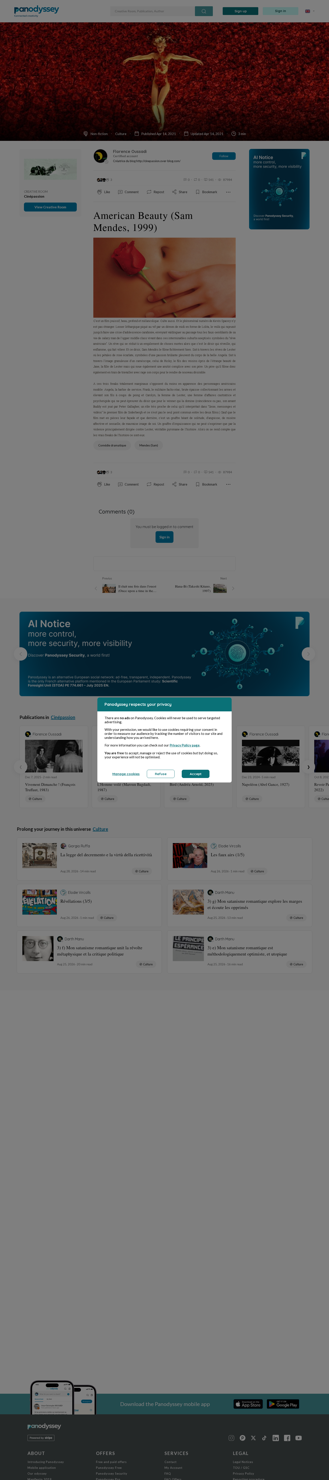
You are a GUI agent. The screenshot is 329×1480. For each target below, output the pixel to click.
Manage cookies (126, 774)
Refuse (161, 774)
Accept (195, 774)
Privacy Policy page (185, 745)
